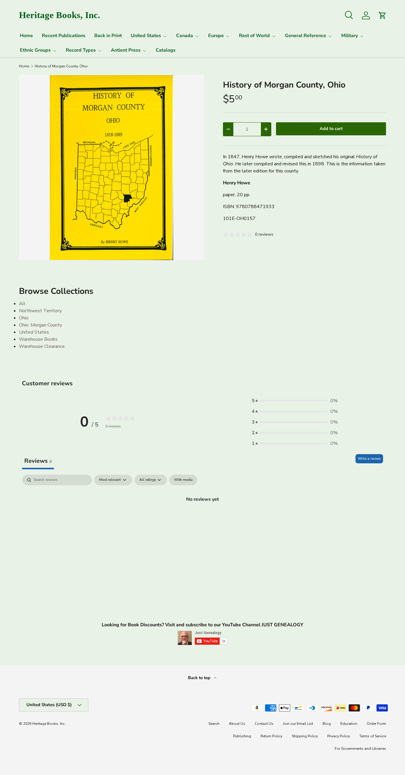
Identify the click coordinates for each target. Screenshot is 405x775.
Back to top (199, 678)
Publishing (242, 736)
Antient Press (126, 50)
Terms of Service (372, 736)
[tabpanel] (202, 519)
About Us (237, 723)
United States (146, 35)
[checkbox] (183, 480)
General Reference (305, 35)
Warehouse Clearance (42, 346)
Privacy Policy (338, 736)
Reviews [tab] (38, 461)
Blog (327, 723)
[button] (295, 400)
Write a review (369, 458)
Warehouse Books (38, 339)
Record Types (81, 50)
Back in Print (108, 35)
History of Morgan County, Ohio (61, 66)
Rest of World (254, 35)
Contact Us (264, 723)
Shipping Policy (305, 736)
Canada (184, 35)
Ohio (23, 318)
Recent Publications (63, 35)
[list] (111, 167)
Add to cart (331, 128)
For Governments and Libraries (360, 748)
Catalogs (166, 50)
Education (348, 723)
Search (213, 723)
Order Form (376, 723)
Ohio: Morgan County (40, 325)
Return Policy (271, 736)
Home (26, 35)
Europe (216, 35)
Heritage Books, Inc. (49, 723)
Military (349, 35)
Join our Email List (298, 723)
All (22, 303)
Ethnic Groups (35, 50)
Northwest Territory (40, 311)
